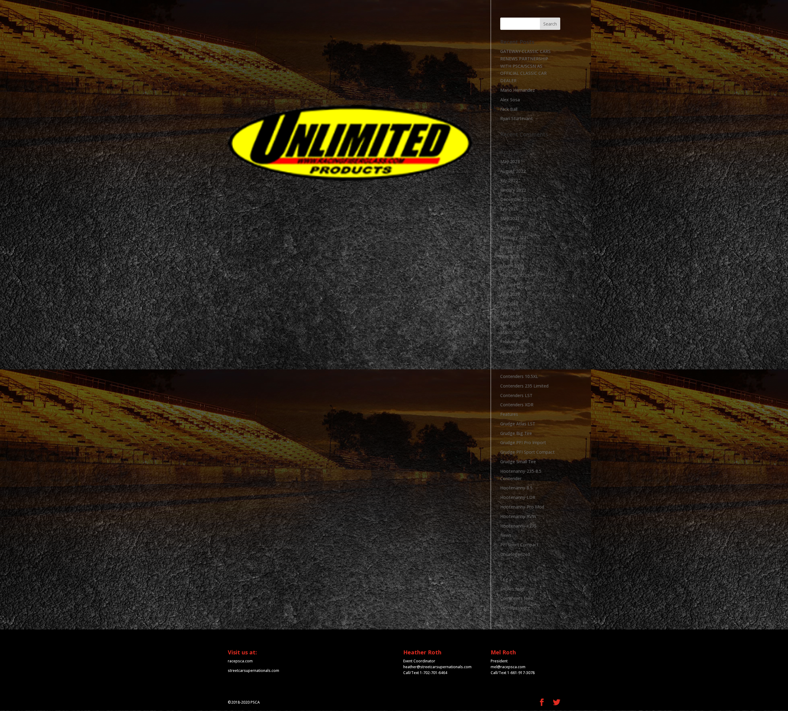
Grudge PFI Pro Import (523, 442)
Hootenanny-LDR (517, 497)
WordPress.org (515, 608)
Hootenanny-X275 (518, 526)
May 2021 (510, 218)
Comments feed (516, 598)
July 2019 (509, 285)
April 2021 (510, 228)
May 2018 (510, 313)
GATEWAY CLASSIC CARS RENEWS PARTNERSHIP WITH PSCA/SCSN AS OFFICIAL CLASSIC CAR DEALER (525, 65)
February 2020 (514, 275)
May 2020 (510, 256)
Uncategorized (515, 554)
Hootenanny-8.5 (516, 488)
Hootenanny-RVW (518, 516)
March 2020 (512, 266)
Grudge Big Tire (516, 433)
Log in (506, 579)
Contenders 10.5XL (519, 376)
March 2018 (512, 332)
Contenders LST (516, 395)
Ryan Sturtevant (516, 118)
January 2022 (513, 190)
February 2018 (514, 341)
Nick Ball (508, 109)
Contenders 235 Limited (524, 386)
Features (509, 414)
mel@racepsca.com (508, 666)
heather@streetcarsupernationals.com (437, 666)
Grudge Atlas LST (517, 424)
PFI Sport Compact (519, 545)
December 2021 (516, 199)
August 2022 (513, 171)
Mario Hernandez (517, 90)
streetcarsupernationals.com (253, 670)
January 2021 (513, 247)
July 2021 (509, 209)
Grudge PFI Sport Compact (527, 452)
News (506, 535)
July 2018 (509, 304)
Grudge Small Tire (518, 461)
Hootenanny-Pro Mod (522, 507)
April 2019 (510, 294)
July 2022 (509, 180)
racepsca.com (240, 661)
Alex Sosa (510, 99)
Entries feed (512, 589)
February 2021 (514, 237)
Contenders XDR (516, 405)
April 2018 (510, 323)
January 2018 (513, 351)
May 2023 (510, 161)
